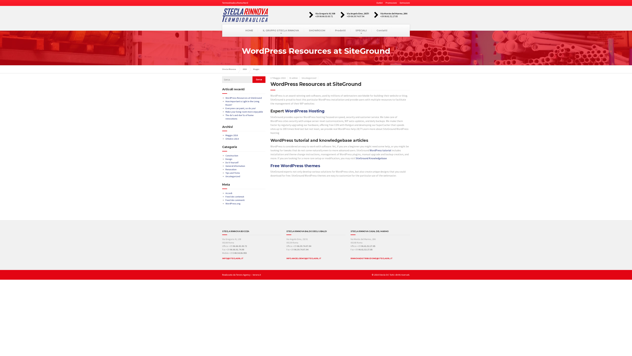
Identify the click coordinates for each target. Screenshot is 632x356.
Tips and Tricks (232, 172)
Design (228, 159)
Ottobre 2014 (232, 138)
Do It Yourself (231, 162)
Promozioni (391, 2)
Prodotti (340, 30)
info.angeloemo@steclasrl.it (303, 258)
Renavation (231, 169)
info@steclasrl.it (232, 258)
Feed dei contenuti (234, 196)
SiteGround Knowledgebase (371, 158)
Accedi (228, 193)
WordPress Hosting (305, 111)
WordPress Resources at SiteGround (315, 84)
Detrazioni (405, 2)
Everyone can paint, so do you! (240, 108)
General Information (235, 165)
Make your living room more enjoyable (244, 111)
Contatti (382, 30)
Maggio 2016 (231, 135)
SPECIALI (361, 30)
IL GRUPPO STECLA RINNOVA (281, 30)
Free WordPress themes (295, 165)
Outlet (379, 2)
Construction (231, 155)
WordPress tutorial (380, 150)
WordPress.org (232, 203)
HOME (249, 30)
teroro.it (257, 274)
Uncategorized (309, 77)
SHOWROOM (317, 30)
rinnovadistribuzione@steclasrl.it (372, 258)
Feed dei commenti (235, 200)
